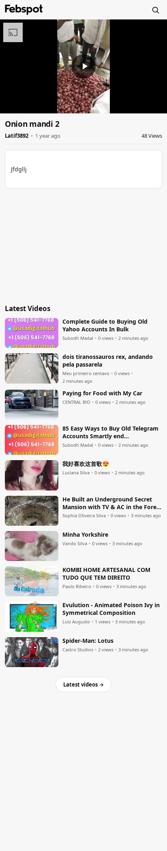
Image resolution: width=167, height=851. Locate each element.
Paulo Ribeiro (76, 586)
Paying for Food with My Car (102, 393)
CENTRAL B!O (76, 402)
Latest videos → (83, 684)
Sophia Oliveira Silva (84, 515)
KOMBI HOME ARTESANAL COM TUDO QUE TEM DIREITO (106, 573)
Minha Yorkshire (85, 534)
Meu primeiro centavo (85, 373)
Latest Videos (27, 308)
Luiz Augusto (76, 622)
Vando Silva (74, 543)
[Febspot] (24, 9)
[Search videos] (155, 10)
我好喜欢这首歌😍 (85, 463)
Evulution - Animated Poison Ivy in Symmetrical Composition (111, 608)
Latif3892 (16, 135)
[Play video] (83, 66)
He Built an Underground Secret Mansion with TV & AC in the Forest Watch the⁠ (112, 503)
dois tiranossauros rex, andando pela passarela (107, 360)
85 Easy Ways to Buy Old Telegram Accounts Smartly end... (110, 432)
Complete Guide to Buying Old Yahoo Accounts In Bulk (105, 325)
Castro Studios (77, 650)
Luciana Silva (76, 473)
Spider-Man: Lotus (87, 640)
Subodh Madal (77, 338)
